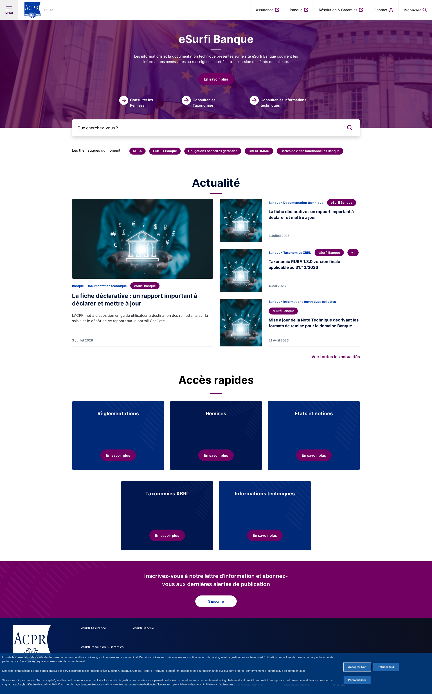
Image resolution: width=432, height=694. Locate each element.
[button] (415, 10)
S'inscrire (216, 601)
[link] (138, 102)
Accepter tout (357, 667)
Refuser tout (386, 667)
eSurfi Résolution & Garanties (102, 647)
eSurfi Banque (143, 628)
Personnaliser (357, 680)
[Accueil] (32, 644)
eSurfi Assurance (93, 628)
